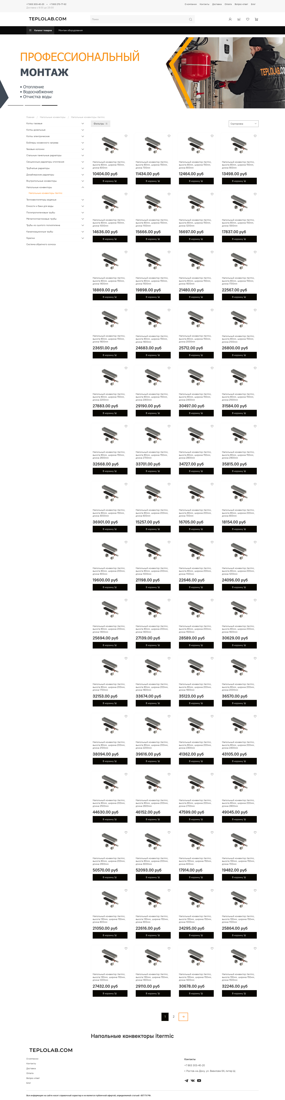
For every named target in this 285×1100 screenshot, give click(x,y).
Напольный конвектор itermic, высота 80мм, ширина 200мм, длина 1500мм (195, 629)
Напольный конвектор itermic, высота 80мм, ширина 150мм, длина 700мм (152, 164)
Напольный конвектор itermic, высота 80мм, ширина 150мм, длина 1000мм (109, 222)
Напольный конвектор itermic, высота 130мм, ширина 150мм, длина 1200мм (109, 977)
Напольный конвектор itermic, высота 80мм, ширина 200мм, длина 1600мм (238, 629)
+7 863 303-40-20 (35, 4)
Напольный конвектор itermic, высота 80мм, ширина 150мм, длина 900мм (238, 164)
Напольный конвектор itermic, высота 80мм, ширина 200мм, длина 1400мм (152, 629)
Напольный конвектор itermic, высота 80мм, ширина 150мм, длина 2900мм (238, 455)
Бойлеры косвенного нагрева (42, 142)
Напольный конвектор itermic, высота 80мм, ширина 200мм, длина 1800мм (152, 687)
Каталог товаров (43, 30)
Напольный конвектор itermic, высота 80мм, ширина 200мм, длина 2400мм (238, 745)
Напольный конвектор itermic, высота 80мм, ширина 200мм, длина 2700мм (195, 803)
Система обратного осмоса (41, 244)
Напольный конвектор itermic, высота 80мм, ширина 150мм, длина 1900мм (152, 339)
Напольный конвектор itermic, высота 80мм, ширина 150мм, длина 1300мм (238, 222)
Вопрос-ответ (241, 4)
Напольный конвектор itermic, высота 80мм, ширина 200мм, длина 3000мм (152, 861)
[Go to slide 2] (32, 105)
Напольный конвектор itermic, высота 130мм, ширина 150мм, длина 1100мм (238, 919)
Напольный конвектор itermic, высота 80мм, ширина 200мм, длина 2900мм (109, 861)
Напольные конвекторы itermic (45, 193)
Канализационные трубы (39, 231)
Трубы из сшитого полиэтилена (43, 225)
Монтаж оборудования (71, 30)
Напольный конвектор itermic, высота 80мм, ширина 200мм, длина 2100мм (109, 745)
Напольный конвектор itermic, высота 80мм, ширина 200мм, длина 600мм (152, 512)
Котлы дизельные (36, 129)
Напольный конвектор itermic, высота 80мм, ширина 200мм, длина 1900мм (195, 687)
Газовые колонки (35, 149)
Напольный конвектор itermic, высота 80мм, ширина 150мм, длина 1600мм (195, 280)
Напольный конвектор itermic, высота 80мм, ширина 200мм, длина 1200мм (238, 571)
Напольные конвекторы (52, 117)
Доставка (217, 4)
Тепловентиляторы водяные (41, 199)
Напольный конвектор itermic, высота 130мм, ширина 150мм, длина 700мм (238, 861)
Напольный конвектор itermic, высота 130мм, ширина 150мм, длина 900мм (152, 919)
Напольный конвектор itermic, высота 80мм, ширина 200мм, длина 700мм (195, 512)
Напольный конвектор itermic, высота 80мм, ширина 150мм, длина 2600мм (109, 455)
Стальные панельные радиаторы (44, 155)
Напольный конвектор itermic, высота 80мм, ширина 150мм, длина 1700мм (238, 280)
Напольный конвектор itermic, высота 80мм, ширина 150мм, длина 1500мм (152, 280)
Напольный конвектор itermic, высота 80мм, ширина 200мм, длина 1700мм (109, 687)
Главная (30, 117)
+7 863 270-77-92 (57, 4)
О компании (191, 4)
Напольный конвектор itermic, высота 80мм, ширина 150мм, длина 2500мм (238, 397)
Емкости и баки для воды (39, 206)
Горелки (30, 238)
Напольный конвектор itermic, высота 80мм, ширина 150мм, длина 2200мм (109, 397)
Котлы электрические (38, 136)
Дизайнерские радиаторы (40, 174)
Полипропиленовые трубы (40, 212)
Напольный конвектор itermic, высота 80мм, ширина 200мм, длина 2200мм (152, 745)
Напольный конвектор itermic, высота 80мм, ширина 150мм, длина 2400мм (195, 397)
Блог (253, 4)
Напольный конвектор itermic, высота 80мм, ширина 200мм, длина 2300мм (195, 745)
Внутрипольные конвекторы (41, 180)
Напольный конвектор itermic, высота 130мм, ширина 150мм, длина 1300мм (152, 977)
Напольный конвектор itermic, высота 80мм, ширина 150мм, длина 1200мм (195, 222)
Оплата (228, 4)
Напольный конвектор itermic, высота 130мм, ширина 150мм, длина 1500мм (238, 977)
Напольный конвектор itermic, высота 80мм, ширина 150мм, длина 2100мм (238, 339)
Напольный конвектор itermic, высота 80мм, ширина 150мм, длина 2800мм (195, 455)
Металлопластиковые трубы (41, 218)
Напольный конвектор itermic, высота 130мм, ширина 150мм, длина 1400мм (195, 977)
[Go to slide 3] (49, 105)
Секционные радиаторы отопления (45, 161)
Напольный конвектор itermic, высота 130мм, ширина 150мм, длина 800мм (109, 919)
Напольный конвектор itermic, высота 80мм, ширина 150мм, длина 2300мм (152, 397)
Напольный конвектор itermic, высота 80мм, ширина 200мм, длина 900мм (109, 571)
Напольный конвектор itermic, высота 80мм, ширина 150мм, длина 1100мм (152, 222)
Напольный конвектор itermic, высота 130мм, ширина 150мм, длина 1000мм (195, 919)
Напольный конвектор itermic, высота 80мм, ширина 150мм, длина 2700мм (152, 455)
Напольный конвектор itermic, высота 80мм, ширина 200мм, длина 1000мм (152, 571)
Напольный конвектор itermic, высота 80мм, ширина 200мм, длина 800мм (238, 512)
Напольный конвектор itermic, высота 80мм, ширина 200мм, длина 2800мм (238, 803)
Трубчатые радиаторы (38, 168)
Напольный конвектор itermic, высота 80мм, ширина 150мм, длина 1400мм (109, 280)
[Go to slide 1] (15, 105)
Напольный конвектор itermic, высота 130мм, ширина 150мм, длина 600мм (195, 861)
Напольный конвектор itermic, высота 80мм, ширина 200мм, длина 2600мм (152, 803)
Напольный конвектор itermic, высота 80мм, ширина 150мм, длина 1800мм (109, 338)
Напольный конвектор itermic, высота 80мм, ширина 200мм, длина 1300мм (109, 629)
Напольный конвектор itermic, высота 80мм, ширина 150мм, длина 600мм (109, 164)
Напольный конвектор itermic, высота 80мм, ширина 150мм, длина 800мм (195, 164)
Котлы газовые (34, 123)
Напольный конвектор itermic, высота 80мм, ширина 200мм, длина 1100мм (195, 571)
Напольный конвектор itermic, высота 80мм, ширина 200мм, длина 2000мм (238, 687)
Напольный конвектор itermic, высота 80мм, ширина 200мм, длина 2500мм (109, 803)
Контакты (204, 4)
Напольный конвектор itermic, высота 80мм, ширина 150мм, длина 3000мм (109, 512)
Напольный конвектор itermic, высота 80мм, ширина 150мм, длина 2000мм (195, 338)
